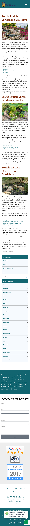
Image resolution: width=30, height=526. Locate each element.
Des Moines (6, 314)
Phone (3, 409)
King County (6, 352)
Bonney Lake (6, 296)
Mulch (4, 264)
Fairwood (5, 326)
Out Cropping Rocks (8, 268)
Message (3, 426)
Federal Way (6, 333)
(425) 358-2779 (15, 496)
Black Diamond (7, 292)
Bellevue (5, 288)
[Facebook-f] (13, 503)
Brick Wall (5, 260)
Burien (5, 303)
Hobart (5, 341)
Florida (5, 337)
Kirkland (5, 356)
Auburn (5, 284)
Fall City (5, 330)
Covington (6, 311)
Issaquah (5, 345)
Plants (4, 272)
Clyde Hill (5, 307)
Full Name (3, 404)
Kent (4, 348)
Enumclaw (6, 322)
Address (3, 420)
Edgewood (6, 318)
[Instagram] (16, 503)
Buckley (5, 299)
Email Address (4, 415)
